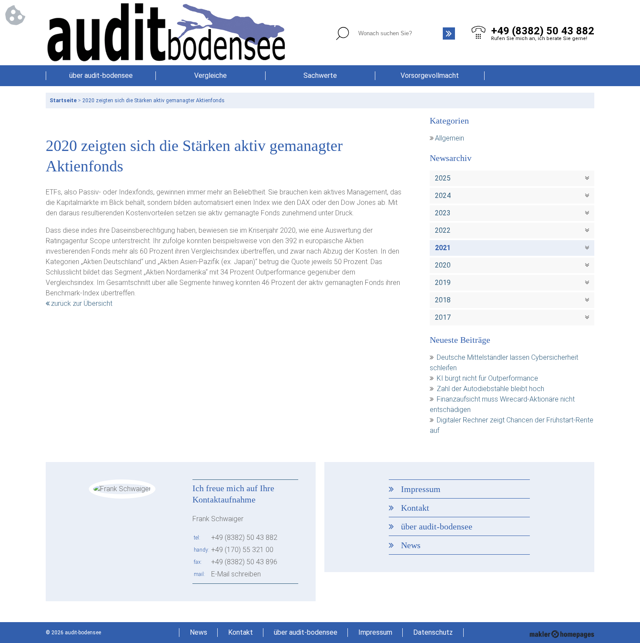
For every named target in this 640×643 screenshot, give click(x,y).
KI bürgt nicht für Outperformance (487, 378)
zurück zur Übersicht (81, 303)
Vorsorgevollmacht (430, 75)
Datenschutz (433, 632)
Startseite (63, 100)
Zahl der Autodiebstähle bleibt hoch (490, 389)
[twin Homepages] (561, 633)
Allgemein (449, 138)
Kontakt (415, 507)
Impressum (421, 489)
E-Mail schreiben (236, 574)
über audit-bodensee (101, 75)
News (411, 545)
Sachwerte (320, 75)
